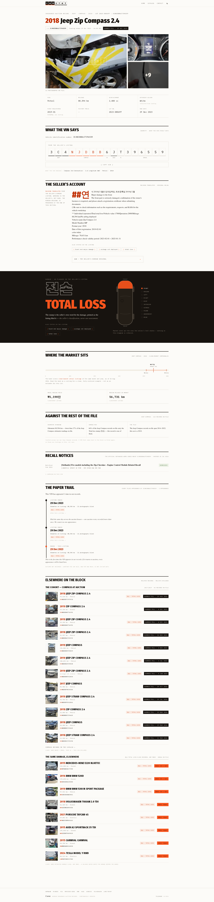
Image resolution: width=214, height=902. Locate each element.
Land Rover (107, 891)
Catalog (151, 3)
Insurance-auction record (57, 13)
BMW (78, 891)
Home (143, 3)
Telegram (159, 896)
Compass (82, 13)
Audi (82, 891)
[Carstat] (56, 3)
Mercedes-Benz (70, 891)
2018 (90, 13)
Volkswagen (98, 891)
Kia (61, 891)
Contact (160, 3)
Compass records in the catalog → (60, 747)
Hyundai (55, 891)
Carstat (48, 896)
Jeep (74, 13)
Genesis (89, 891)
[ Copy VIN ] (107, 164)
